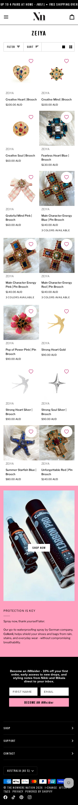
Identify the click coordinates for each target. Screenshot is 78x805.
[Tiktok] (13, 797)
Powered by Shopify (38, 791)
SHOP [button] (6, 728)
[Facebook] (5, 797)
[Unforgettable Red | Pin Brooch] (57, 442)
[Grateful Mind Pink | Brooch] (21, 188)
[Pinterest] (21, 797)
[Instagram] (30, 797)
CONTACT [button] (9, 753)
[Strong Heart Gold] (57, 322)
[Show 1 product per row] (63, 47)
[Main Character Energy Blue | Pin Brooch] (57, 188)
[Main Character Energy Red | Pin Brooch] (57, 255)
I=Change (51, 787)
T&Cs (6, 791)
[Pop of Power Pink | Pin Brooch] (21, 322)
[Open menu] (9, 17)
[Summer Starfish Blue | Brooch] (21, 442)
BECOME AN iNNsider (39, 702)
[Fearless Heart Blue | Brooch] (57, 128)
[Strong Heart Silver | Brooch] (21, 382)
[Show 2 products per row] (70, 47)
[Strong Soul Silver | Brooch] (57, 382)
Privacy (18, 791)
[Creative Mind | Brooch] (57, 72)
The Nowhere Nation (21, 787)
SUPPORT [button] (9, 741)
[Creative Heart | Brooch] (21, 72)
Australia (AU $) (18, 770)
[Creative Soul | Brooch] (21, 128)
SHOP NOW (39, 547)
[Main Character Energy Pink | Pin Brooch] (21, 255)
